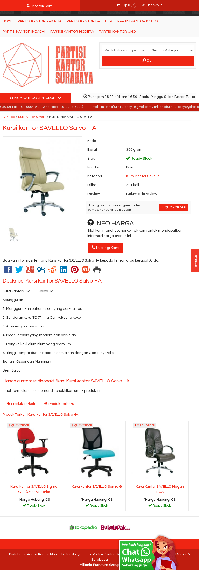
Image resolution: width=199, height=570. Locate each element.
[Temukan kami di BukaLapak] (116, 527)
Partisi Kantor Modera (72, 31)
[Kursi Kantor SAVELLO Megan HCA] (159, 452)
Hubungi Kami (107, 248)
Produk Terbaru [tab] (61, 404)
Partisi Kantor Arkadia (39, 21)
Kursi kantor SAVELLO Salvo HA (49, 128)
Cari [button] (150, 61)
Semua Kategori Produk (33, 98)
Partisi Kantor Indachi (24, 31)
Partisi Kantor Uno (117, 31)
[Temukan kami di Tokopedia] (83, 527)
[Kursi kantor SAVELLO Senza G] (97, 452)
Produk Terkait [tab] (22, 404)
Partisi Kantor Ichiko (137, 21)
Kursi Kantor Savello (32, 116)
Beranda (9, 116)
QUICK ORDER (175, 207)
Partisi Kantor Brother (89, 21)
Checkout (153, 5)
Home (7, 21)
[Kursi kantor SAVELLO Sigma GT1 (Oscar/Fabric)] (34, 452)
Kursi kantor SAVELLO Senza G (97, 487)
